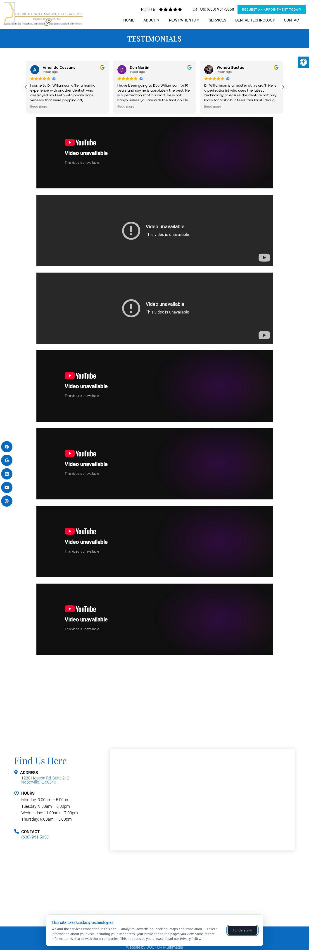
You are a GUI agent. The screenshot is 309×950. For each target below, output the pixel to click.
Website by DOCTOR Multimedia (154, 947)
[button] (283, 87)
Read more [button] (38, 107)
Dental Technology (255, 20)
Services (217, 20)
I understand (242, 930)
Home (128, 20)
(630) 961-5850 (220, 9)
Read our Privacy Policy (182, 938)
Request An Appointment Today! (271, 9)
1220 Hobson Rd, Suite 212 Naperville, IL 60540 (45, 780)
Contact (292, 20)
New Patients (182, 20)
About (149, 20)
